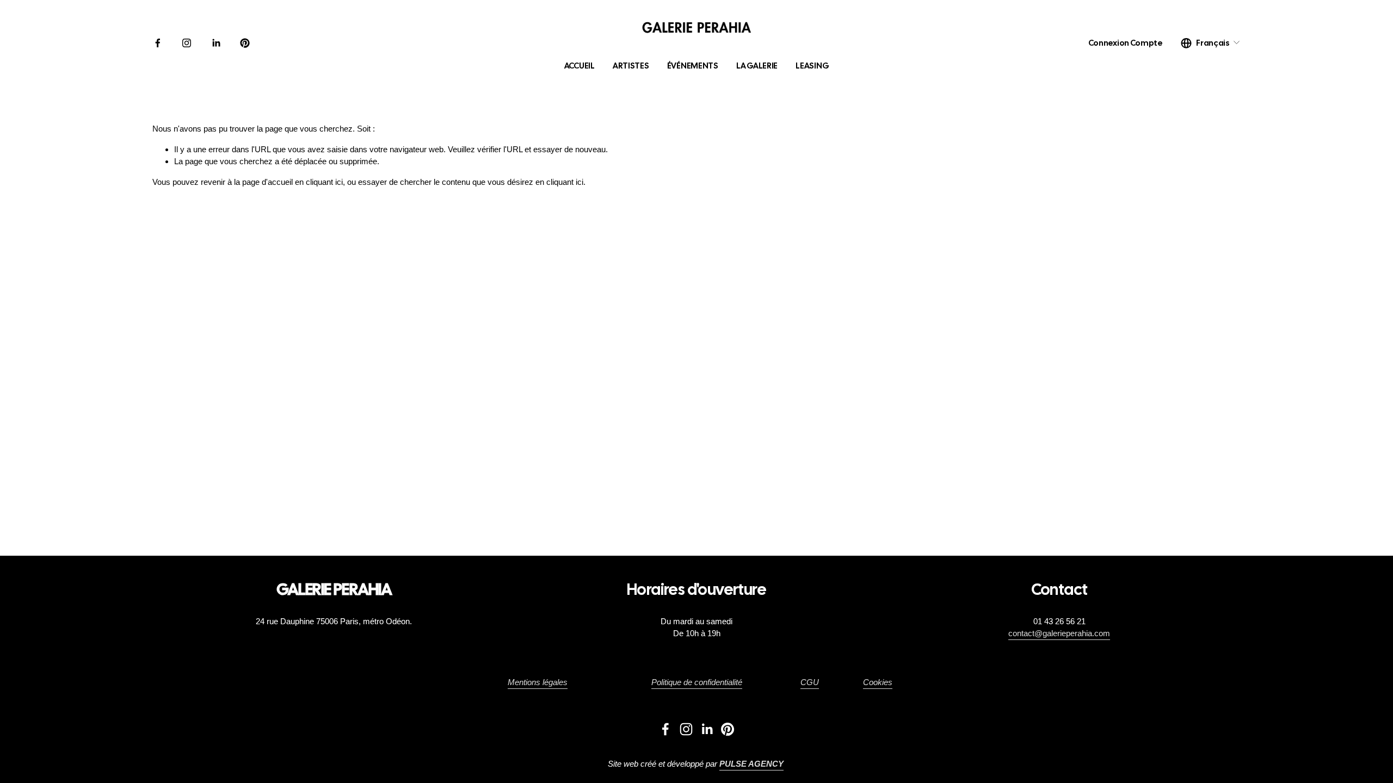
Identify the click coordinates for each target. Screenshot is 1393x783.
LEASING (812, 65)
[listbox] (1211, 42)
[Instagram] (186, 43)
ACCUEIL (579, 65)
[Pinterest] (244, 43)
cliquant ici (324, 182)
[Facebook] (157, 43)
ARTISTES (631, 65)
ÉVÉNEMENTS (692, 65)
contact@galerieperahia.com (1059, 633)
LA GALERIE (757, 65)
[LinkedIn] (216, 43)
